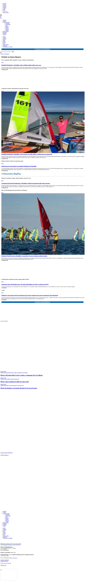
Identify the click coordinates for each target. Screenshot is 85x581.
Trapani (6, 30)
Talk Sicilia (5, 11)
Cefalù (4, 34)
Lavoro (4, 42)
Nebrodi (4, 33)
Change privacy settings (7, 46)
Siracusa (4, 5)
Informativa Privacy (4, 561)
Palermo (4, 3)
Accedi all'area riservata (42, 49)
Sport (4, 9)
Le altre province (6, 22)
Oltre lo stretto (6, 12)
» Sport (2, 53)
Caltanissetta (7, 24)
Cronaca (4, 6)
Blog (4, 43)
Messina (7, 26)
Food (4, 10)
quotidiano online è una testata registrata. (10, 543)
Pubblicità (5, 45)
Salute (4, 41)
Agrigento (7, 23)
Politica (4, 8)
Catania (4, 4)
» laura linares (6, 53)
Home (4, 36)
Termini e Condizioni (4, 560)
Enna (6, 25)
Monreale (5, 32)
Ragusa (6, 27)
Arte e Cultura (6, 44)
